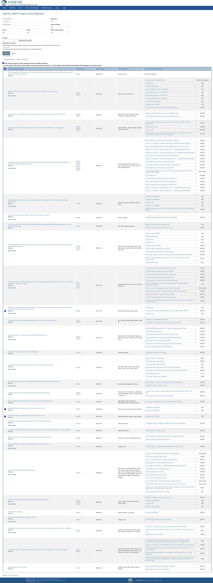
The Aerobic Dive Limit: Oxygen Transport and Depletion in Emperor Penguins (28, 444)
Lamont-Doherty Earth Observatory (39, 578)
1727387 (78, 284)
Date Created (100, 69)
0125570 (78, 551)
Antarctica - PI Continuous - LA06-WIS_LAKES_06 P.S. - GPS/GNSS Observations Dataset (168, 190)
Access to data (149, 130)
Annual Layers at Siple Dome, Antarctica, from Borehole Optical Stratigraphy (164, 401)
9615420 (78, 384)
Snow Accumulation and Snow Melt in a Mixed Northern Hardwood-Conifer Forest (165, 436)
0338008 (78, 438)
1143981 (78, 311)
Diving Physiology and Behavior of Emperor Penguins (22, 517)
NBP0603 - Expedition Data (152, 500)
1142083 (78, 367)
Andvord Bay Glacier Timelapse (153, 245)
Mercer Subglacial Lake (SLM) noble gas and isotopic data (160, 167)
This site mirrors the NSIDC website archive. (156, 456)
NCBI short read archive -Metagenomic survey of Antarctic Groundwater (163, 288)
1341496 (78, 203)
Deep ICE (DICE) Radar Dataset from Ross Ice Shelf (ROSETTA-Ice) (162, 116)
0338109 (78, 416)
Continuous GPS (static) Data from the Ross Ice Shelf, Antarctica (161, 459)
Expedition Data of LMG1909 (153, 104)
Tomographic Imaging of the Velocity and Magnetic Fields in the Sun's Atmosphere (29, 421)
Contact (57, 8)
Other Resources (46, 8)
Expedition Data (149, 83)
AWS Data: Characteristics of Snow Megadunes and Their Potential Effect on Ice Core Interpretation (170, 544)
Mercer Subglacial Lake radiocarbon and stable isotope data (160, 161)
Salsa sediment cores (151, 175)
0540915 (78, 530)
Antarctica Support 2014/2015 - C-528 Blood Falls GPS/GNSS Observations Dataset (166, 291)
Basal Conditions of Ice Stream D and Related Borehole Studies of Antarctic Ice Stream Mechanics (34, 381)
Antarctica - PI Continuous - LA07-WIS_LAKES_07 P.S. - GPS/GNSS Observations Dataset (168, 187)
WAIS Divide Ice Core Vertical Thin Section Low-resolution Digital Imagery (163, 343)
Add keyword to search (25, 40)
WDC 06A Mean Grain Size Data (153, 331)
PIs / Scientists (123, 69)
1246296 (78, 322)
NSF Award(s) (80, 69)
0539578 (78, 336)
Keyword (4, 38)
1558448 (78, 95)
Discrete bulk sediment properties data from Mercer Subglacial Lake (162, 155)
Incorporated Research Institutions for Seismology (158, 491)
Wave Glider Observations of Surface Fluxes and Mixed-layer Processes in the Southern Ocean (33, 91)
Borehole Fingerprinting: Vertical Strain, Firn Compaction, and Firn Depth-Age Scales (30, 401)
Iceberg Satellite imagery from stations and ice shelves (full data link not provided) (165, 484)
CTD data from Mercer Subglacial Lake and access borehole (160, 178)
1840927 (78, 128)
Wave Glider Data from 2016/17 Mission (155, 80)
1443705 (78, 249)
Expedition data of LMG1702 (153, 233)
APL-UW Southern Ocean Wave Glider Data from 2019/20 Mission (162, 107)
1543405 (78, 166)
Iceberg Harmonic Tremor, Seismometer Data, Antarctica (159, 462)
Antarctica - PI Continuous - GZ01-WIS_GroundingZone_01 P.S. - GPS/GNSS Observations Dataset (170, 158)
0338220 (78, 504)
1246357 (78, 226)
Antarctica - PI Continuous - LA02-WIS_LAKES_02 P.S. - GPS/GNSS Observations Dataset (168, 149)
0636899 (78, 512)
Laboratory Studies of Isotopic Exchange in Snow (158, 439)
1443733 (78, 248)
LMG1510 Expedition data (152, 262)
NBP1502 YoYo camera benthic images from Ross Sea (159, 227)
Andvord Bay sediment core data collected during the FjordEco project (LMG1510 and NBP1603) (169, 254)
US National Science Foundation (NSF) (152, 580)
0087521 (78, 401)
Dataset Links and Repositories (154, 69)
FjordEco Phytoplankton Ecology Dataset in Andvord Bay (159, 251)
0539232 (78, 338)
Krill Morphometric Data (151, 127)
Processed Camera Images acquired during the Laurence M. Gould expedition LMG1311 (167, 310)
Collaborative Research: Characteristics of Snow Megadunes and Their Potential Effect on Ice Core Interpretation (37, 549)
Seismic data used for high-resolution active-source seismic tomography (163, 367)
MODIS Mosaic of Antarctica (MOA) (154, 534)
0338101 (78, 409)
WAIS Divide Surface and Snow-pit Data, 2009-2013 (158, 340)
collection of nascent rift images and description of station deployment (163, 453)
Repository (54, 19)
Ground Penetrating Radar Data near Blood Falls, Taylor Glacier (161, 297)
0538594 (78, 446)
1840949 (78, 126)
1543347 (78, 164)
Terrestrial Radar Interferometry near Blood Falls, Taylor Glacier (161, 268)
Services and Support (32, 8)
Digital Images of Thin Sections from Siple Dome (157, 569)
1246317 (78, 320)
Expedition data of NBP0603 (152, 407)
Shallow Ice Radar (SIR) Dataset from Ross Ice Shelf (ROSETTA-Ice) (162, 113)
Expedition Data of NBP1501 (153, 205)
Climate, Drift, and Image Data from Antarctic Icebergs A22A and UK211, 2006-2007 (166, 526)
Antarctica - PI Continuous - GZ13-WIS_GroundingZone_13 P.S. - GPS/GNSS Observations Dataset (170, 152)
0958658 (78, 116)
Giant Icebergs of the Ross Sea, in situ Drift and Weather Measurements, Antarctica (166, 465)
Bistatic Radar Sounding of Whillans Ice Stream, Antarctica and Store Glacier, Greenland (167, 146)
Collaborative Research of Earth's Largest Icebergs (21, 470)
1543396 (78, 168)
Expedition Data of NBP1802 (153, 199)
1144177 (78, 282)
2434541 (78, 74)
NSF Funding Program (57, 30)
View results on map (9, 59)
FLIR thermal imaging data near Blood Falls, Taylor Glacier (160, 277)
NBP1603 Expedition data (152, 236)
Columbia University (54, 578)
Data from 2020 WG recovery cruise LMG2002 (157, 89)
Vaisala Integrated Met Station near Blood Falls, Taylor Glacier (161, 274)
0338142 (78, 500)
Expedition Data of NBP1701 (153, 196)
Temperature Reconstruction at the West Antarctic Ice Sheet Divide (162, 334)
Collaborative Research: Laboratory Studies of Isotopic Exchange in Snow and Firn (30, 437)
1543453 (78, 161)
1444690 (78, 114)
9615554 (78, 568)
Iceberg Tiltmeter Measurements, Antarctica (156, 475)
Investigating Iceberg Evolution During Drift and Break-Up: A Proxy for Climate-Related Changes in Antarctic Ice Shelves (39, 528)
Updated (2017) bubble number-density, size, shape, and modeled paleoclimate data (166, 328)
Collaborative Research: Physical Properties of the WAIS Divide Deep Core (27, 335)
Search (20, 8)
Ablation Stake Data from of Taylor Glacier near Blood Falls (160, 294)
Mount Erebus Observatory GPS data (155, 361)
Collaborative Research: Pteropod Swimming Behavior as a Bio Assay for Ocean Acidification (32, 320)
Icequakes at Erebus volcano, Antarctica (155, 364)
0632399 (78, 423)
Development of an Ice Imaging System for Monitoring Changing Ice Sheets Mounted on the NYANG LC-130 (36, 114)
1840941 (78, 130)
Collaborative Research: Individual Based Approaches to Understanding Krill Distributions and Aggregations (36, 127)
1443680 (78, 246)
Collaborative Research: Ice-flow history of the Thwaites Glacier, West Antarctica (29, 392)
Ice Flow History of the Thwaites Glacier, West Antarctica (159, 395)
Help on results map (22, 59)
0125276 (78, 549)
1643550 (78, 217)
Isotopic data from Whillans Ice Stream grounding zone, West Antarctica (163, 164)
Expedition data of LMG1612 (153, 101)
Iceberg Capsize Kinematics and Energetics (156, 352)
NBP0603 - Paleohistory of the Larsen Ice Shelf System (159, 497)
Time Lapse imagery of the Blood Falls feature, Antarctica (160, 271)
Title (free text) (6, 24)
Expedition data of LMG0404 (153, 506)
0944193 (78, 352)
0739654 (78, 392)
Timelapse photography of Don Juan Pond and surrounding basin (161, 217)
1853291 (78, 93)
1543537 (78, 170)
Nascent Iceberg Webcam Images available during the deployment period (163, 481)
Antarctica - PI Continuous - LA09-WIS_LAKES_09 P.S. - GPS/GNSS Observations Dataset (168, 143)
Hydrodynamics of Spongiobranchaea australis (157, 319)
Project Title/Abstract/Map (16, 69)
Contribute (12, 8)
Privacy (38, 581)
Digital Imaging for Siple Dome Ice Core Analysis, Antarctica (160, 566)
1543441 (78, 163)
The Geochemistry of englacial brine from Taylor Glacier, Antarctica (162, 280)
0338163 (78, 502)
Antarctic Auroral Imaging (14, 511)
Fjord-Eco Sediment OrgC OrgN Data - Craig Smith (158, 248)
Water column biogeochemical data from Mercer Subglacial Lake (161, 181)
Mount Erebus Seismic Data (152, 373)
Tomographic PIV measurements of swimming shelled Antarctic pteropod (163, 322)
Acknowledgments (30, 581)
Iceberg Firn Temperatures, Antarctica (155, 471)
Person (4, 30)
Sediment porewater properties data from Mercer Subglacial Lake (161, 184)
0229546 (78, 472)
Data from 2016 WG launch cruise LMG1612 (156, 95)
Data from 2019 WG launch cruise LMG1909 (156, 98)
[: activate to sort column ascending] (5, 69)
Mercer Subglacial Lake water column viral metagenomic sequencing (162, 140)
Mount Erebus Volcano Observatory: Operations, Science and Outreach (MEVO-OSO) (30, 365)
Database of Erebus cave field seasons (155, 358)
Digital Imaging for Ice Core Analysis (17, 567)
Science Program (55, 24)
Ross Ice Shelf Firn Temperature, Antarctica (156, 478)
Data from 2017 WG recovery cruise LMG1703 (157, 92)
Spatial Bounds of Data (9, 43)
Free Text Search (7, 19)
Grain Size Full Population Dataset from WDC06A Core (159, 346)
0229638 (78, 519)
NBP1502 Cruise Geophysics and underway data (157, 224)
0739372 (78, 394)
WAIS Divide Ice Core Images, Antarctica (156, 430)
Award (28, 30)
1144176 (78, 286)
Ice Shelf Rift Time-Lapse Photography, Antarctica (158, 468)
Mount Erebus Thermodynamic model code (156, 376)
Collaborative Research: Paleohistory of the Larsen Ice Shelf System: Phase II (28, 499)
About (4, 8)
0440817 (78, 430)
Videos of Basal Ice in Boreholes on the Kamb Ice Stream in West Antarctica (164, 382)
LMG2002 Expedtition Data (152, 86)
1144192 (78, 287)
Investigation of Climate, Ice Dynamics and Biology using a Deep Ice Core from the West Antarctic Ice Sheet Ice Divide (39, 429)
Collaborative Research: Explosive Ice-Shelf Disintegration (23, 351)
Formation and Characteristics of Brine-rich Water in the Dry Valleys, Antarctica (28, 215)
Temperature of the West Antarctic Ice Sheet (156, 385)
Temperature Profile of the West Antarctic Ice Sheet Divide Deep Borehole (163, 337)
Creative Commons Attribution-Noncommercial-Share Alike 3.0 (51, 580)
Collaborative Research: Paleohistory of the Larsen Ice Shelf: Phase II (26, 408)
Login (64, 8)
